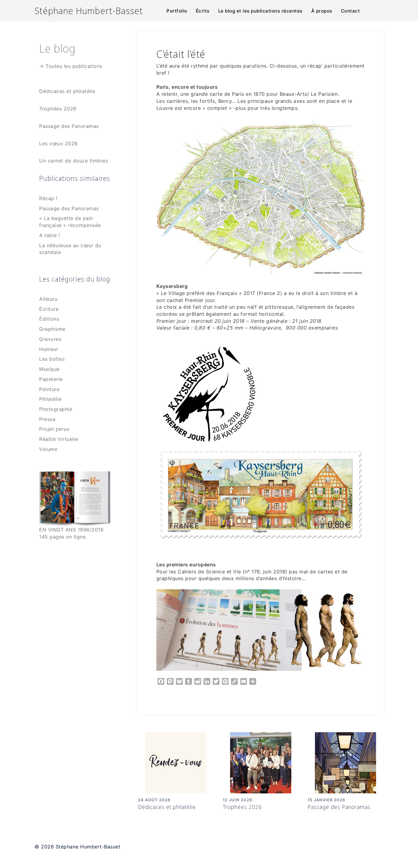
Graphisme (52, 329)
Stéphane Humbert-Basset (89, 11)
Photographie (55, 409)
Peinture (49, 389)
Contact (350, 11)
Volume (48, 449)
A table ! (49, 235)
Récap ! (48, 198)
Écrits (203, 11)
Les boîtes (52, 359)
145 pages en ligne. (63, 537)
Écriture (48, 309)
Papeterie (51, 379)
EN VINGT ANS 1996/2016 (71, 530)
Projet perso (54, 429)
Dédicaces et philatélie (167, 807)
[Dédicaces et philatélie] (175, 762)
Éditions (49, 319)
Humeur (48, 349)
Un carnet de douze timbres (73, 161)
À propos (321, 11)
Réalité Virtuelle (58, 439)
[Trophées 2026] (260, 762)
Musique (49, 369)
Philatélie (50, 399)
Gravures (50, 339)
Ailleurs (48, 299)
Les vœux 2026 (58, 143)
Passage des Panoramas (339, 807)
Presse (47, 419)
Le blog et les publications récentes (260, 11)
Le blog (57, 48)
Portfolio (176, 11)
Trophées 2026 (242, 807)
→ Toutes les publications (71, 66)
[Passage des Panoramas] (345, 762)
